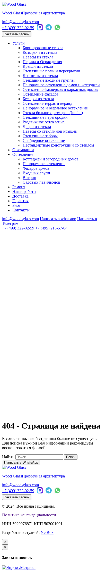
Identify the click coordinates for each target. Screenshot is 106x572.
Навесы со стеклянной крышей (50, 131)
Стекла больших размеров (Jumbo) (53, 112)
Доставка (20, 196)
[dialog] (53, 552)
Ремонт (18, 187)
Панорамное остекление (44, 163)
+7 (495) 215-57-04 (51, 228)
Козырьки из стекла (40, 52)
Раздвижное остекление (44, 122)
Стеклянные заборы (40, 136)
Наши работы (24, 191)
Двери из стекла (37, 126)
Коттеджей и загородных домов (50, 159)
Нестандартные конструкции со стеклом (58, 145)
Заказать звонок (16, 34)
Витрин (29, 177)
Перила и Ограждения (42, 61)
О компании (23, 150)
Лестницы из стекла (40, 75)
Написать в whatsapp (58, 219)
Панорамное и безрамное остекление (55, 108)
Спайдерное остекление (44, 140)
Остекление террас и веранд (47, 103)
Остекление (22, 154)
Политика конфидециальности (29, 515)
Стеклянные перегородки (45, 117)
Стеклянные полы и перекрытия (51, 71)
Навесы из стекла (38, 57)
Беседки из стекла (38, 99)
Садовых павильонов (41, 182)
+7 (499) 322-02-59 (18, 27)
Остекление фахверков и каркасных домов (60, 89)
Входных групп (36, 173)
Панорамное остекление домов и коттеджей (61, 85)
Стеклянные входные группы (49, 80)
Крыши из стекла (38, 66)
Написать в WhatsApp (21, 462)
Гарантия (20, 201)
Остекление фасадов (41, 94)
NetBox (47, 532)
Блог (16, 205)
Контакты (21, 210)
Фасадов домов (36, 168)
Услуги (18, 43)
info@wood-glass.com (20, 22)
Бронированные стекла (43, 48)
